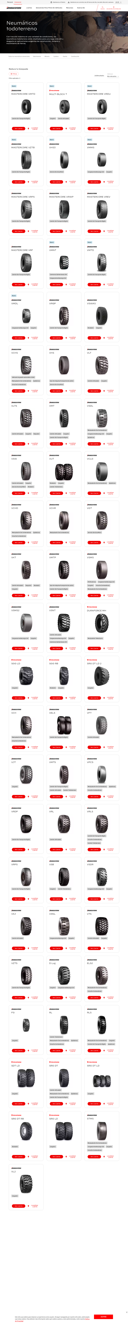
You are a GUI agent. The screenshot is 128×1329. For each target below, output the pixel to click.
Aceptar (103, 1317)
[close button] (127, 1312)
